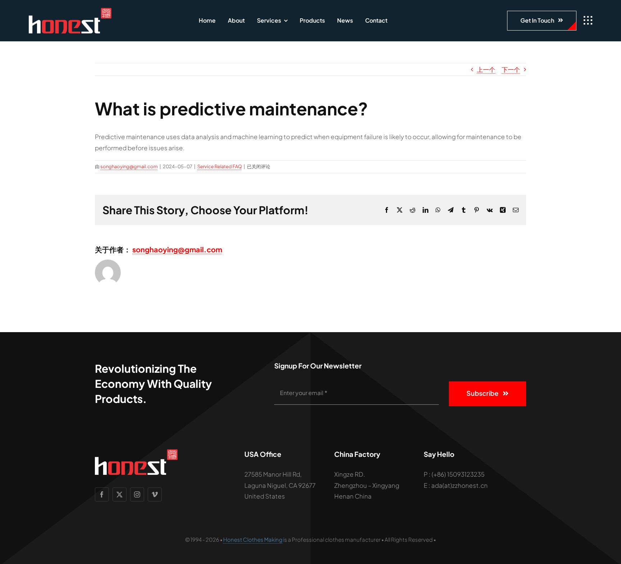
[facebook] (102, 494)
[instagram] (137, 494)
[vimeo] (155, 494)
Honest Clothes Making (252, 539)
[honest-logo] (70, 11)
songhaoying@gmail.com (129, 166)
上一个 (486, 69)
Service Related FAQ (219, 166)
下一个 (511, 69)
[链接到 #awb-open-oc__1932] (588, 20)
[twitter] (119, 494)
